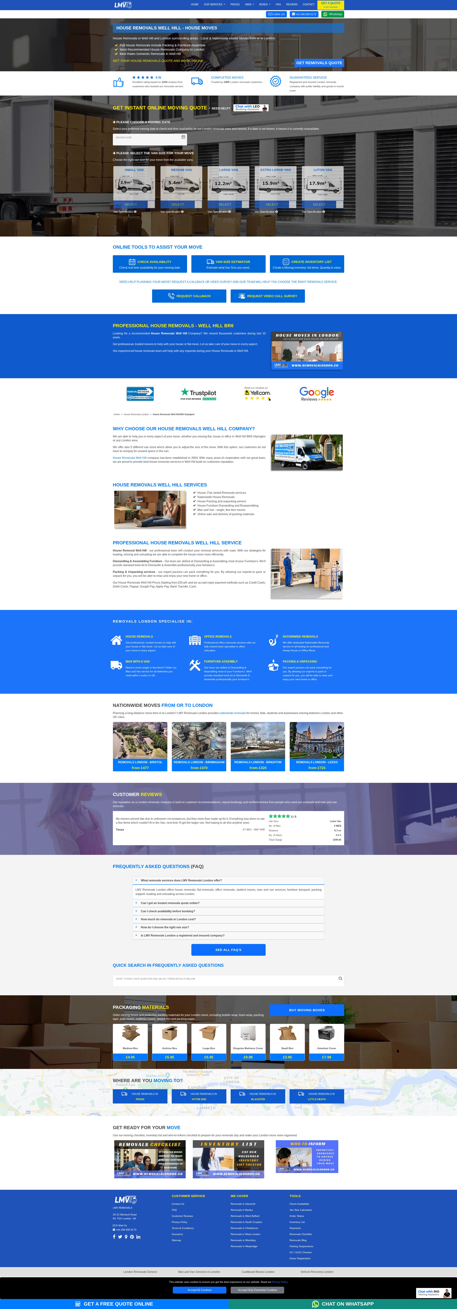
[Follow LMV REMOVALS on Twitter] (120, 1237)
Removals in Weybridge (244, 1246)
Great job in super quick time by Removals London (150, 815)
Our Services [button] (213, 4)
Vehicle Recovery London (317, 1271)
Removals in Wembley (243, 1240)
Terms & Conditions (183, 1228)
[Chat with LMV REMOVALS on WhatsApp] (317, 1304)
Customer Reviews (182, 1216)
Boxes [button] (263, 4)
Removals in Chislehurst (244, 1228)
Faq (278, 4)
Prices (235, 4)
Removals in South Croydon (246, 1222)
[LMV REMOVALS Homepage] (123, 5)
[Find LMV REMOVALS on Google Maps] (126, 1237)
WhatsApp (335, 14)
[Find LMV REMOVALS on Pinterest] (132, 1237)
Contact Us (178, 1203)
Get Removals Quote (319, 63)
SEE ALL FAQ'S (228, 950)
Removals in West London (245, 1234)
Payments (295, 1228)
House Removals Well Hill (130, 457)
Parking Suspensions (301, 1246)
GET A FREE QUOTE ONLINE (117, 1304)
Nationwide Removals (300, 636)
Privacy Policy (279, 1281)
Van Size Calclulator (301, 1209)
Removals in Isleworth (243, 1203)
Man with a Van (138, 661)
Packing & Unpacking (300, 661)
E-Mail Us (121, 1225)
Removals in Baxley (242, 1209)
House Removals (139, 636)
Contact (309, 4)
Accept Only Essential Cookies (257, 1290)
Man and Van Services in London (199, 1271)
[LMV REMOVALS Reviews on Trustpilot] (199, 394)
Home (195, 4)
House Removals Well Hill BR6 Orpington (173, 414)
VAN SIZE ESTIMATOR (228, 264)
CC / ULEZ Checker (301, 1252)
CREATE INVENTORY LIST (307, 264)
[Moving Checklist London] (150, 1159)
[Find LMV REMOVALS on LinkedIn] (138, 1237)
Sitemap (176, 1240)
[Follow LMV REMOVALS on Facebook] (114, 1237)
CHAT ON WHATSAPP (348, 1304)
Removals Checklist (301, 1234)
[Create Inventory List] (228, 1159)
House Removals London (136, 414)
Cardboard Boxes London (258, 1271)
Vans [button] (248, 4)
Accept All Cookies (200, 1290)
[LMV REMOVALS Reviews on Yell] (258, 394)
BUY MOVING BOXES (307, 1010)
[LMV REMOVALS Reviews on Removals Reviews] (140, 394)
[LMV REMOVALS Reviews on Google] (317, 394)
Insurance (177, 1234)
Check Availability (299, 1203)
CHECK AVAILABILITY (150, 264)
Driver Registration (300, 1258)
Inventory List (297, 1222)
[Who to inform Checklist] (307, 1156)
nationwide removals (232, 713)
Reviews (291, 4)
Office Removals (218, 636)
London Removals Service (140, 1271)
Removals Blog (298, 1240)
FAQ (174, 1209)
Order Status (297, 1216)
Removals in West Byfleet (245, 1216)
